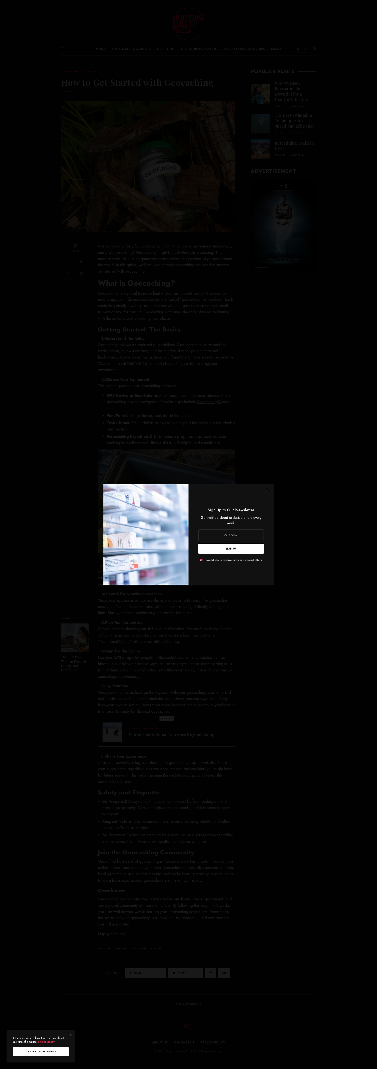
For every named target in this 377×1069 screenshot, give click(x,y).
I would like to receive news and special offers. (233, 560)
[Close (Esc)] (267, 491)
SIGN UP (231, 549)
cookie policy (46, 1042)
